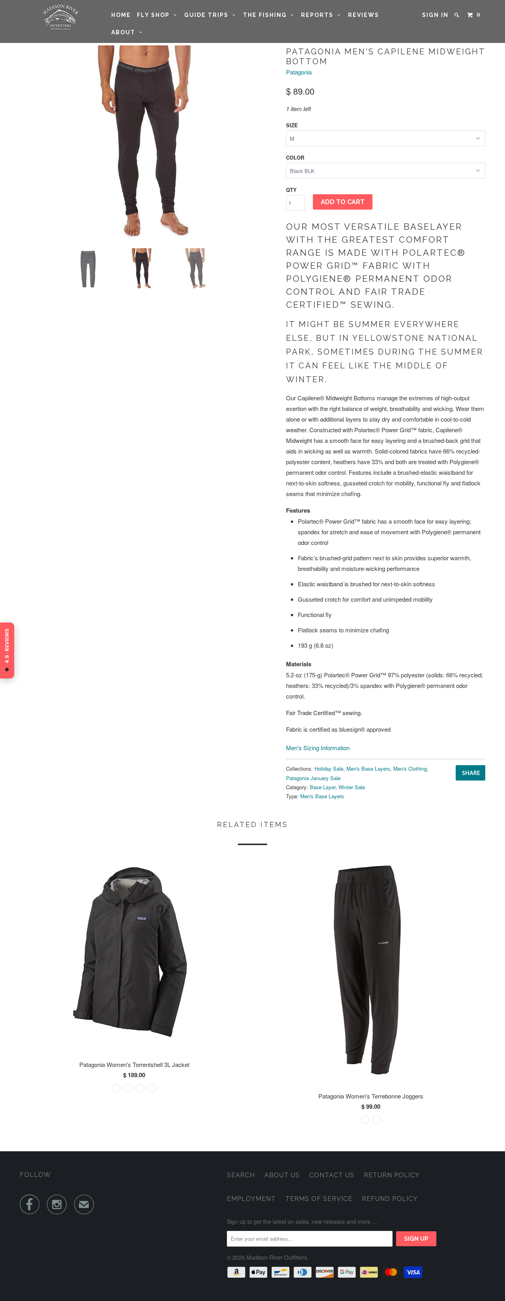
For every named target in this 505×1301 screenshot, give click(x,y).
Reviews (363, 15)
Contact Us (331, 1175)
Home (121, 15)
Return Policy (392, 1175)
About (125, 32)
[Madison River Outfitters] (60, 17)
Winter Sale (352, 787)
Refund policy (390, 1198)
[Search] (457, 15)
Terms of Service (318, 1198)
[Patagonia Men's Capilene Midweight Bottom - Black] (149, 143)
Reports (319, 15)
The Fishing (267, 15)
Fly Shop (155, 15)
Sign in (435, 15)
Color (295, 157)
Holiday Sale (328, 768)
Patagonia (299, 72)
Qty (291, 189)
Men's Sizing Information (318, 747)
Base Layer (322, 787)
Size (292, 125)
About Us (282, 1175)
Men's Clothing (410, 768)
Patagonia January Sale (313, 778)
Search (241, 1175)
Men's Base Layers (368, 768)
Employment (251, 1198)
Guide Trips (208, 15)
